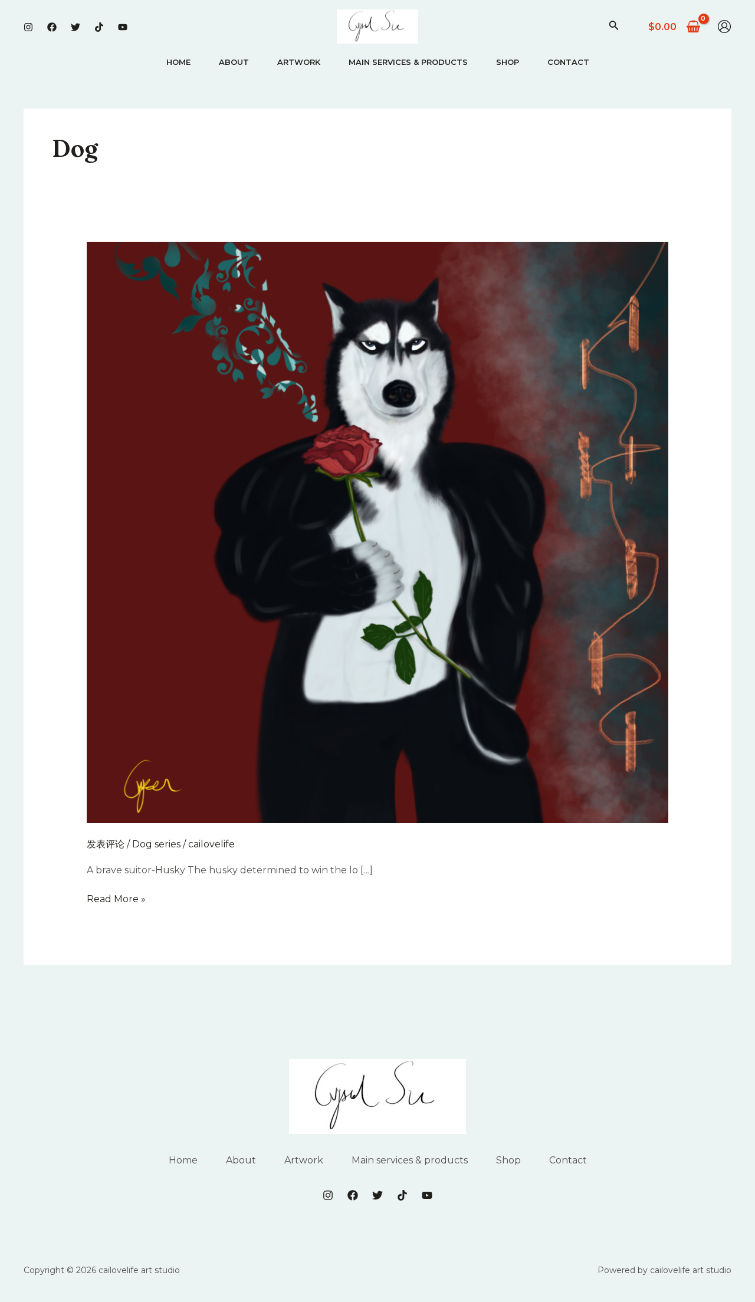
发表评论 (105, 844)
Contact (568, 62)
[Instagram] (28, 27)
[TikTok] (99, 27)
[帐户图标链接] (724, 26)
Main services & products (408, 62)
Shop (507, 62)
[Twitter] (75, 27)
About (234, 62)
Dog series (156, 844)
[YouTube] (122, 27)
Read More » (116, 899)
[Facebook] (52, 27)
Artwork (298, 62)
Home (178, 62)
